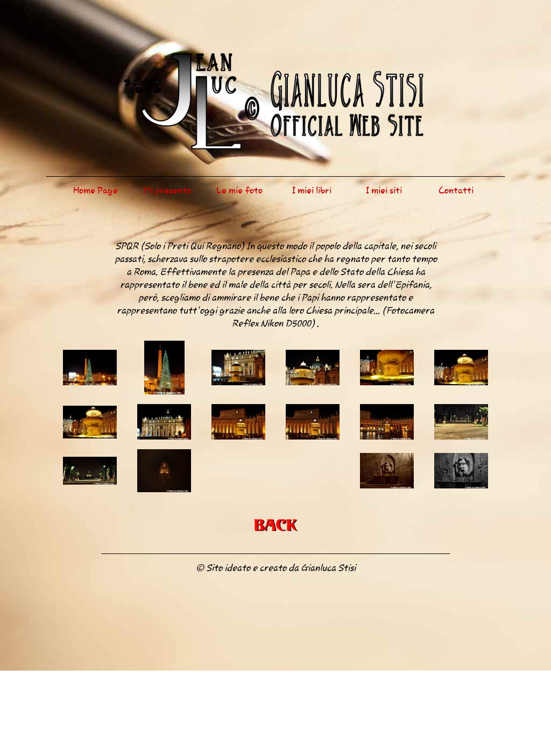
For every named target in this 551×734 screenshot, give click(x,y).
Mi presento (167, 190)
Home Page (95, 190)
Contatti (456, 190)
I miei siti (384, 190)
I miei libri (311, 190)
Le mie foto (239, 190)
